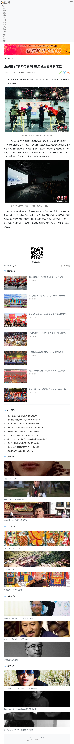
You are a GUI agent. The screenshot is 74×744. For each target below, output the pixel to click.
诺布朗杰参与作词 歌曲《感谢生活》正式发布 (19, 730)
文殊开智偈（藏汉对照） (12, 549)
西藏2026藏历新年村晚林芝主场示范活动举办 (48, 370)
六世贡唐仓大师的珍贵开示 (13, 590)
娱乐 (13, 58)
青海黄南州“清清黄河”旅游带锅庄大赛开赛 (46, 295)
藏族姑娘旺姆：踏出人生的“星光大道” (20, 451)
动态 (9, 58)
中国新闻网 (21, 72)
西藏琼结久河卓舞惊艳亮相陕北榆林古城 (45, 277)
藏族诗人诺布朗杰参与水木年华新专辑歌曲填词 (23, 424)
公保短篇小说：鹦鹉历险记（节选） (16, 520)
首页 (5, 58)
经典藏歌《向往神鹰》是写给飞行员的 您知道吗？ (24, 420)
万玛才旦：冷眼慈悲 (11, 660)
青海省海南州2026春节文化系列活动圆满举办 (48, 314)
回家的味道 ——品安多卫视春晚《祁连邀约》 (47, 333)
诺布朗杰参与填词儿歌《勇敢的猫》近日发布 (22, 435)
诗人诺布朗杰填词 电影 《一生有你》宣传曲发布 (20, 688)
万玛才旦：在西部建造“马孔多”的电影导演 (18, 619)
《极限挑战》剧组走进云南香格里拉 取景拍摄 (23, 447)
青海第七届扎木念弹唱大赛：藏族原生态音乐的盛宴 (25, 443)
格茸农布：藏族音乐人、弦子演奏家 (16, 639)
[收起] (71, 2)
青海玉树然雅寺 (9, 569)
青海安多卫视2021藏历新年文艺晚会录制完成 (23, 431)
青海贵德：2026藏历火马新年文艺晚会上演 (47, 389)
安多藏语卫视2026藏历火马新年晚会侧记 (46, 352)
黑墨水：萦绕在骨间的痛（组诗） (15, 499)
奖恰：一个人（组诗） (11, 479)
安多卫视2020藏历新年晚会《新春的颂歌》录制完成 (25, 428)
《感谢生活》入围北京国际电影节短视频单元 (22, 416)
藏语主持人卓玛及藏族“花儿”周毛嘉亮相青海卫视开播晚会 (27, 439)
